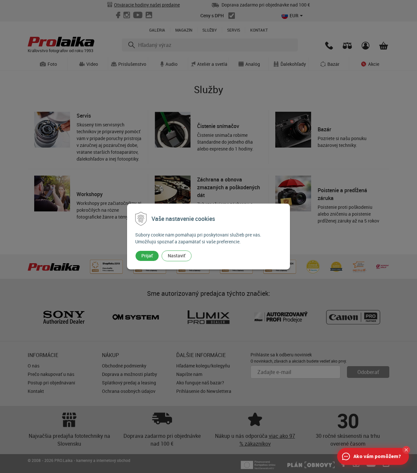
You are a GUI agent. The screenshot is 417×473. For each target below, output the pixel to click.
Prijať (147, 255)
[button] (406, 450)
